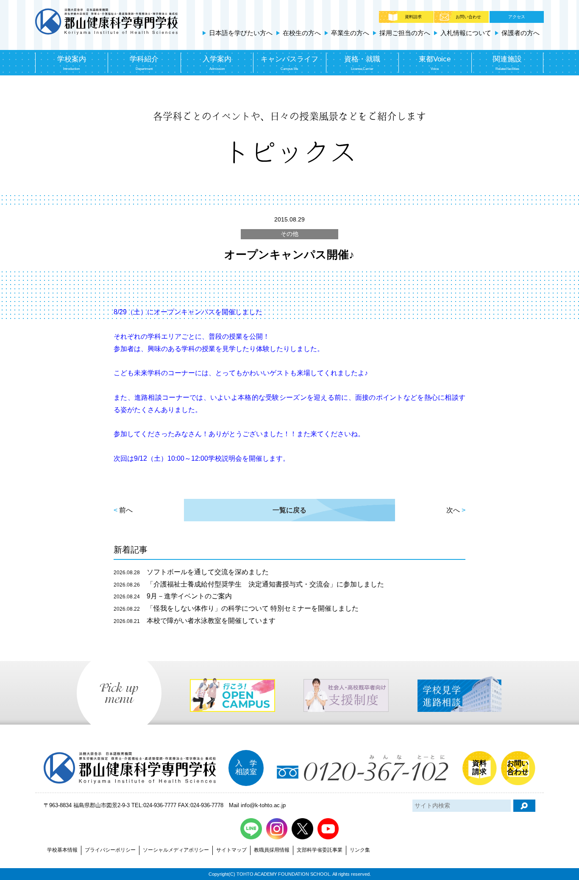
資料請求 (413, 16)
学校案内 (71, 63)
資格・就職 (362, 63)
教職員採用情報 (272, 850)
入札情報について (465, 32)
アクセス (516, 16)
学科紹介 (144, 63)
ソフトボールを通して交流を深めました (191, 572)
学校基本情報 (62, 850)
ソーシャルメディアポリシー (176, 850)
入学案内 (217, 63)
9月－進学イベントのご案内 (173, 596)
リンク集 (360, 850)
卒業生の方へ (350, 32)
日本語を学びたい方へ (241, 32)
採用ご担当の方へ (404, 32)
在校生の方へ (302, 32)
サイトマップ (231, 850)
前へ (126, 510)
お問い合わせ (468, 16)
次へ (453, 510)
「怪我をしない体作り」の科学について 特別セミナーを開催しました (236, 608)
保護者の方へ (520, 32)
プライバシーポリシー (110, 850)
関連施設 (507, 63)
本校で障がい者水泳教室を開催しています (195, 620)
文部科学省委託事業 (319, 850)
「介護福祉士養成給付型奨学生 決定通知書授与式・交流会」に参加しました (249, 584)
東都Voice (435, 63)
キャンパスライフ (289, 63)
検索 (524, 806)
